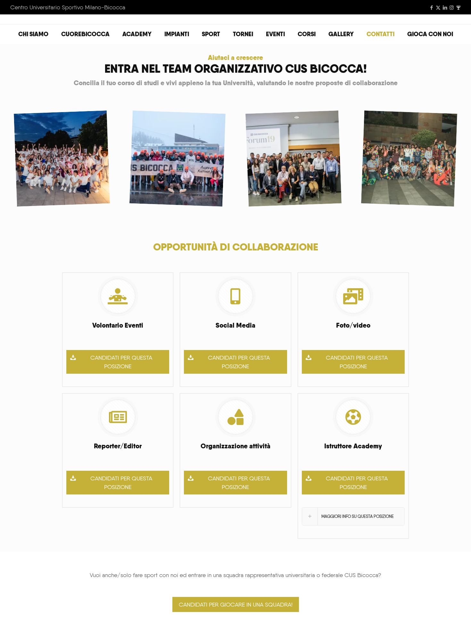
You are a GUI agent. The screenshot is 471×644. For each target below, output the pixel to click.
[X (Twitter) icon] (438, 8)
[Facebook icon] (431, 8)
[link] (353, 516)
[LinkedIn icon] (444, 8)
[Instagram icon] (451, 8)
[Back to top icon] (440, 631)
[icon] (458, 8)
